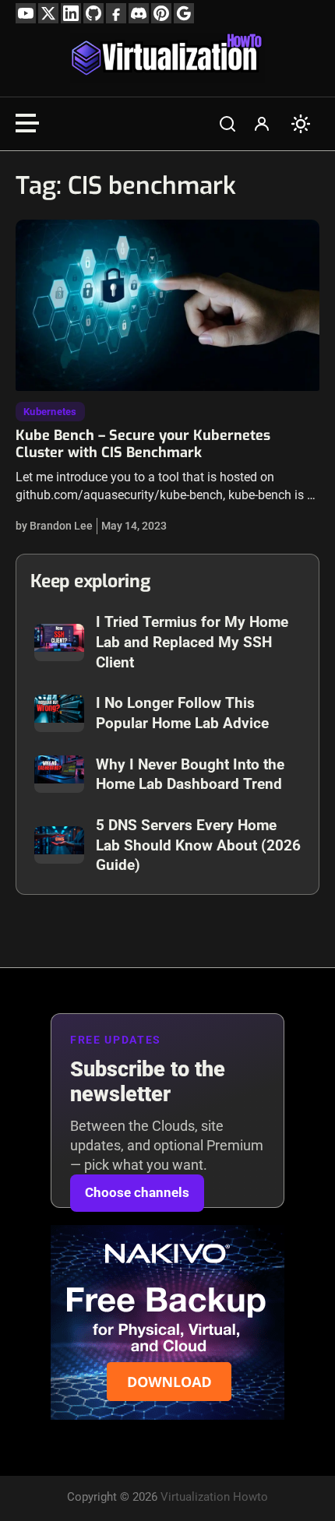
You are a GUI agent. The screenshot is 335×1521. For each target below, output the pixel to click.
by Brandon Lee (54, 525)
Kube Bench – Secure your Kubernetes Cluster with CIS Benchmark (143, 444)
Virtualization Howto (214, 1497)
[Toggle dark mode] (300, 124)
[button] (227, 123)
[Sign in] (261, 123)
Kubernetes (50, 411)
